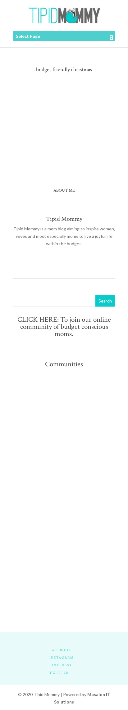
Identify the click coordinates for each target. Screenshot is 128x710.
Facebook (60, 650)
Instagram (61, 658)
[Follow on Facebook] (45, 262)
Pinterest (60, 665)
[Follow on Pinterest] (83, 262)
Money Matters (60, 110)
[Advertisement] (64, 482)
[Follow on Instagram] (70, 262)
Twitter (59, 673)
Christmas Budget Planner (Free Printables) (62, 104)
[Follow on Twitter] (58, 262)
